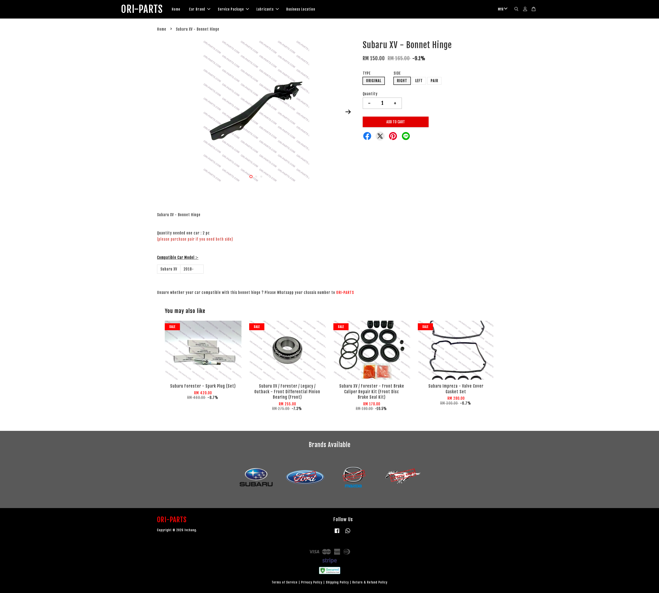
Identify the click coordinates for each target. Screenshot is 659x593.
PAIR (434, 81)
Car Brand (197, 9)
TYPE (367, 73)
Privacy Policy (311, 582)
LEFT (419, 81)
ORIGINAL (373, 81)
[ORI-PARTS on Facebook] (337, 533)
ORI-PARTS (142, 9)
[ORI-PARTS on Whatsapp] (347, 533)
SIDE (397, 73)
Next (348, 111)
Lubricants (265, 9)
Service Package (231, 9)
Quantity (370, 94)
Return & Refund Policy (369, 582)
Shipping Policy (337, 582)
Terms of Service (285, 582)
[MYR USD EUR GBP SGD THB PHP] (501, 9)
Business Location (300, 9)
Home (176, 9)
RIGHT (402, 81)
